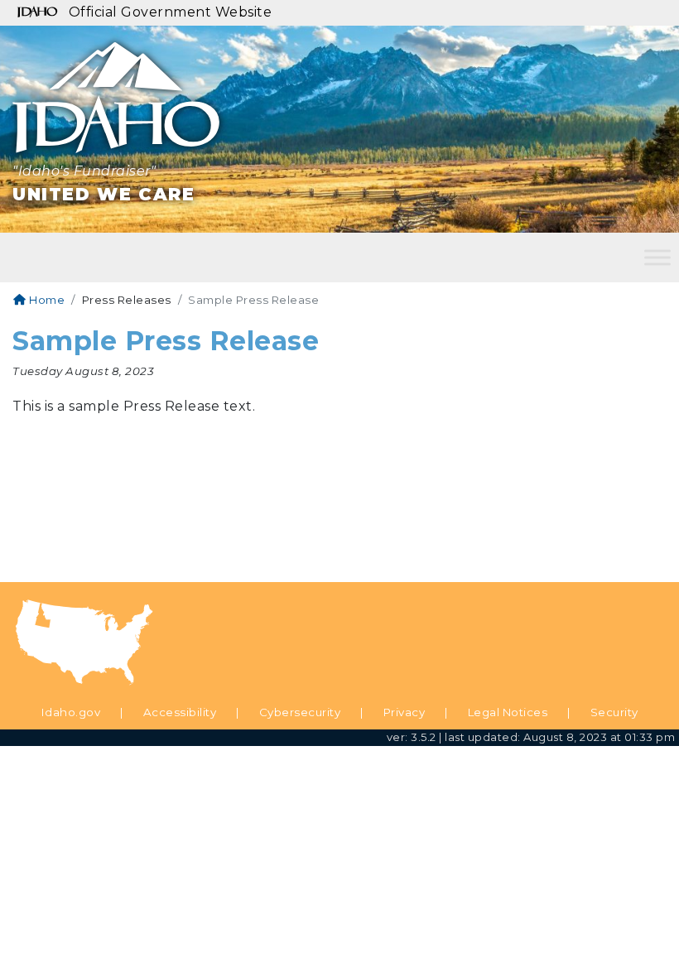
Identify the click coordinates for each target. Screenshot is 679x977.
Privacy (404, 712)
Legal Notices (508, 712)
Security (614, 712)
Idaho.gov (71, 712)
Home (45, 299)
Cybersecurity (300, 712)
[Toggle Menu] (657, 257)
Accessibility (180, 712)
